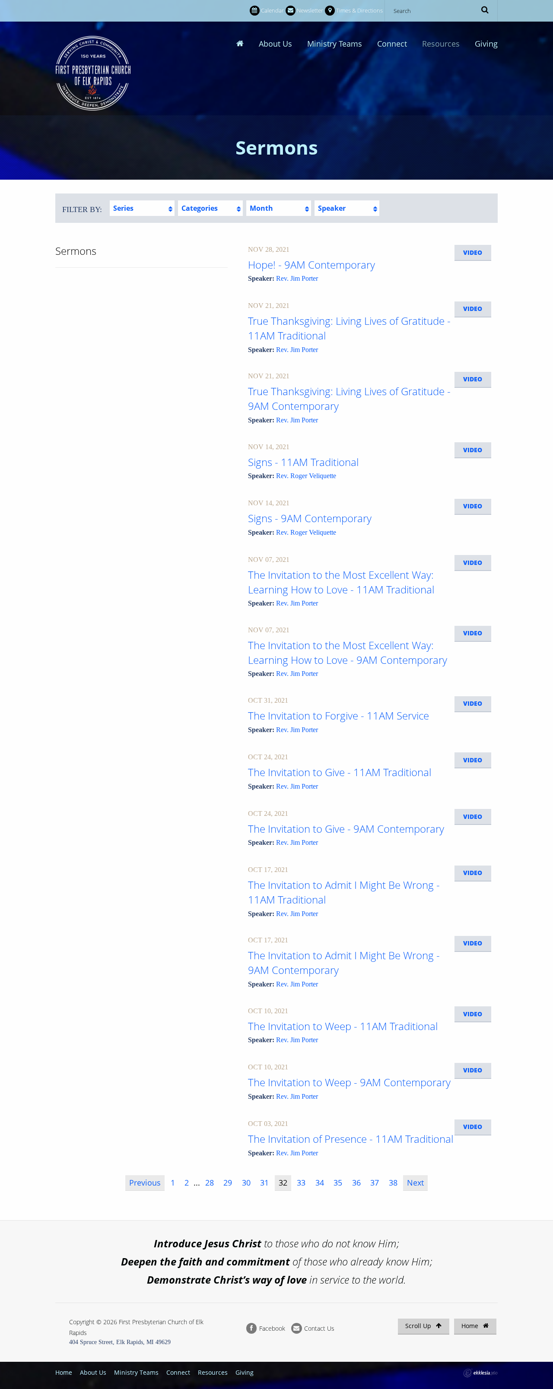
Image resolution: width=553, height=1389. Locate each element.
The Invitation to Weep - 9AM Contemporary (349, 1082)
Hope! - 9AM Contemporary (311, 264)
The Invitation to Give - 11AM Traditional (339, 772)
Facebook (271, 1328)
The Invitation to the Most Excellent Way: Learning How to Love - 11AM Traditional (341, 582)
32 (283, 1182)
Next (415, 1182)
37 (374, 1182)
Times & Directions (359, 10)
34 (319, 1182)
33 (301, 1182)
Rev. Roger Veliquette (306, 475)
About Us (275, 43)
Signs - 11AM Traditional (303, 462)
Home (470, 1326)
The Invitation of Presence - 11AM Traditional (350, 1139)
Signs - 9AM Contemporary (310, 518)
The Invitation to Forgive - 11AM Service (338, 715)
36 (356, 1182)
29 (227, 1182)
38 (393, 1182)
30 (246, 1182)
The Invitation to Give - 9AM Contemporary (346, 828)
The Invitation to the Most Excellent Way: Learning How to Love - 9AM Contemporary (347, 652)
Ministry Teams (334, 43)
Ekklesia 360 (480, 1373)
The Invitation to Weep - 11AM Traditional (343, 1026)
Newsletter (310, 10)
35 (338, 1182)
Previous (145, 1182)
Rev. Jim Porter (297, 278)
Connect (392, 43)
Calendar (272, 10)
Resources (441, 43)
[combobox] (142, 208)
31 (264, 1182)
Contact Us (318, 1328)
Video (472, 252)
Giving (486, 43)
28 (209, 1182)
